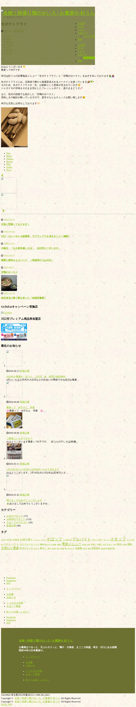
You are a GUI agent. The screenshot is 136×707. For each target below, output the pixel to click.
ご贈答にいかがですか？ (19, 438)
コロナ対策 (89, 36)
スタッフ (118, 539)
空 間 (80, 26)
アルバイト (81, 539)
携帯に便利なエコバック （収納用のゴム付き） (27, 260)
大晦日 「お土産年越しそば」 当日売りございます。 (31, 248)
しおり (81, 30)
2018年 (3, 540)
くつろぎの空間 (14, 603)
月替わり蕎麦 (10, 548)
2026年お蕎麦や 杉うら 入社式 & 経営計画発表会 (36, 376)
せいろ (43, 540)
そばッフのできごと (17, 522)
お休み (16, 539)
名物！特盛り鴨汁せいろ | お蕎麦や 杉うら (46, 640)
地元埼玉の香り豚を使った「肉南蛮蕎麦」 (23, 298)
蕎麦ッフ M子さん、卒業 (20, 407)
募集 (80, 39)
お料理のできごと (16, 519)
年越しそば (101, 544)
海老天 (54, 548)
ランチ (36, 544)
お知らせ (82, 33)
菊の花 (85, 548)
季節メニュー (71, 544)
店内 (114, 544)
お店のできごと (14, 516)
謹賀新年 (95, 548)
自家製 (78, 548)
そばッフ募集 (13, 606)
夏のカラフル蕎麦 (50, 544)
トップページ (13, 588)
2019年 (9, 540)
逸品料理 (104, 548)
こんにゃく (37, 540)
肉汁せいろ (71, 548)
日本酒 (124, 544)
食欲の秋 (111, 548)
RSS (8, 583)
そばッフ (54, 539)
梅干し (43, 548)
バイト (7, 544)
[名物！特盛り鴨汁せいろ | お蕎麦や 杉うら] (48, 13)
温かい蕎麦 (60, 548)
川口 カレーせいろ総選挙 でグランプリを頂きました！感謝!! (35, 236)
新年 (119, 544)
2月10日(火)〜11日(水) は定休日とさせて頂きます (32, 469)
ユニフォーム (26, 544)
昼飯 (129, 544)
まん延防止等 (67, 540)
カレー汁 (106, 540)
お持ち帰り (26, 539)
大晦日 (59, 544)
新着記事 (24, 371)
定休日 (84, 544)
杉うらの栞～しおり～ (18, 612)
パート (15, 544)
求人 (49, 548)
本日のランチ (26, 548)
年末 (88, 544)
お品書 (81, 23)
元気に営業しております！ (15, 224)
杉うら (36, 548)
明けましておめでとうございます (24, 500)
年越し (93, 544)
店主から (110, 544)
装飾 (89, 548)
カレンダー (97, 539)
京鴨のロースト (9, 272)
